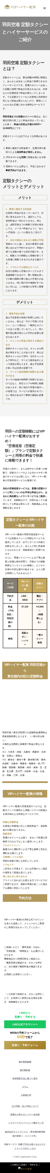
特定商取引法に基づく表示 (25, 1078)
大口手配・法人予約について (25, 1106)
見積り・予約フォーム (25, 1045)
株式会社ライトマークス (16, 1132)
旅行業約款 (25, 1070)
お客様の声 (26, 1095)
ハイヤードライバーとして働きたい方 (26, 1123)
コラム (25, 1087)
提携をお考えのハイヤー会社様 (25, 1114)
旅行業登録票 (25, 1062)
